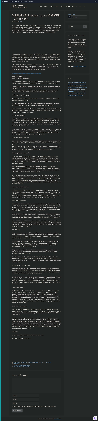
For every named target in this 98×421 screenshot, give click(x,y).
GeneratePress (57, 419)
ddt (73, 84)
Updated (68, 6)
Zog (50, 362)
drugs (73, 85)
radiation (83, 93)
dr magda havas (82, 84)
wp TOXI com (17, 6)
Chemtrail (16, 362)
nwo (84, 91)
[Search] (85, 26)
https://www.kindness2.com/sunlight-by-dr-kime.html (26, 73)
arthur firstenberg (71, 82)
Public (38, 362)
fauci (82, 87)
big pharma (76, 82)
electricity (80, 85)
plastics (75, 93)
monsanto (81, 91)
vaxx (77, 95)
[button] (95, 418)
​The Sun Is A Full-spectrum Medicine (22, 365)
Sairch (51, 6)
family (80, 87)
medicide (78, 89)
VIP (73, 6)
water (82, 95)
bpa (85, 82)
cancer (69, 84)
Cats (41, 6)
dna (78, 84)
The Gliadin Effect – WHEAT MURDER (22, 366)
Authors (12, 1)
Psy (36, 362)
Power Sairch (71, 14)
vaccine (71, 95)
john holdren (74, 89)
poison (78, 93)
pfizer (72, 93)
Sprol (42, 362)
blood (83, 82)
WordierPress (5, 1)
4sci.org (75, 66)
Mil (30, 362)
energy (73, 87)
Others (46, 6)
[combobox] (77, 16)
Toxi (44, 362)
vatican (74, 95)
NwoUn (33, 362)
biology (80, 82)
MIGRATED (16, 363)
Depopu (20, 362)
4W (84, 6)
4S (80, 6)
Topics (25, 1)
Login (95, 1)
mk (78, 91)
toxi (69, 95)
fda (83, 87)
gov (68, 89)
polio (81, 93)
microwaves (83, 89)
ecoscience (76, 85)
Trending (30, 1)
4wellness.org (82, 66)
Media (27, 362)
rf (85, 93)
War (46, 362)
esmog (77, 87)
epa (75, 87)
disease (75, 84)
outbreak (69, 93)
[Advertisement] (36, 44)
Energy (24, 362)
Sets (57, 6)
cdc (71, 84)
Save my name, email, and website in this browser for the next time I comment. (34, 406)
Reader (17, 1)
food (86, 87)
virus (79, 95)
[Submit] (69, 16)
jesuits (71, 89)
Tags (21, 1)
